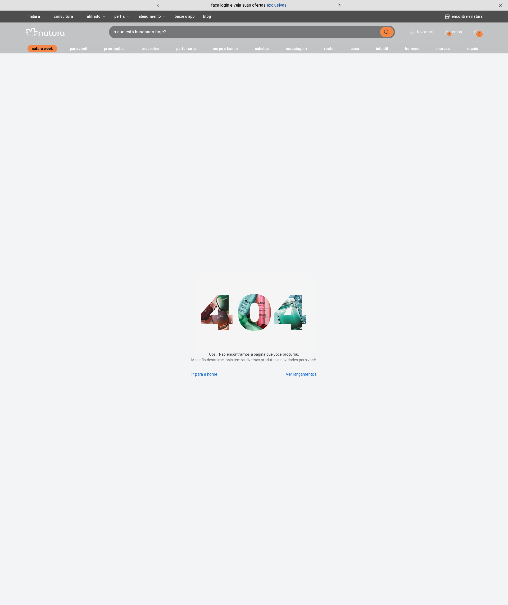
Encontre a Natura (424, 16)
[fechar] (500, 5)
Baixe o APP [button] (184, 16)
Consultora (63, 16)
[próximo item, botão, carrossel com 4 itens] (339, 5)
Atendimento (150, 16)
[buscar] (387, 32)
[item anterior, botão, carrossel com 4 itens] (158, 5)
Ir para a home (204, 374)
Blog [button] (207, 16)
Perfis (119, 16)
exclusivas (277, 5)
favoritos (425, 31)
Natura (34, 16)
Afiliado (94, 16)
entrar (456, 32)
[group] (248, 5)
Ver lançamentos (301, 374)
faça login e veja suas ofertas (238, 5)
